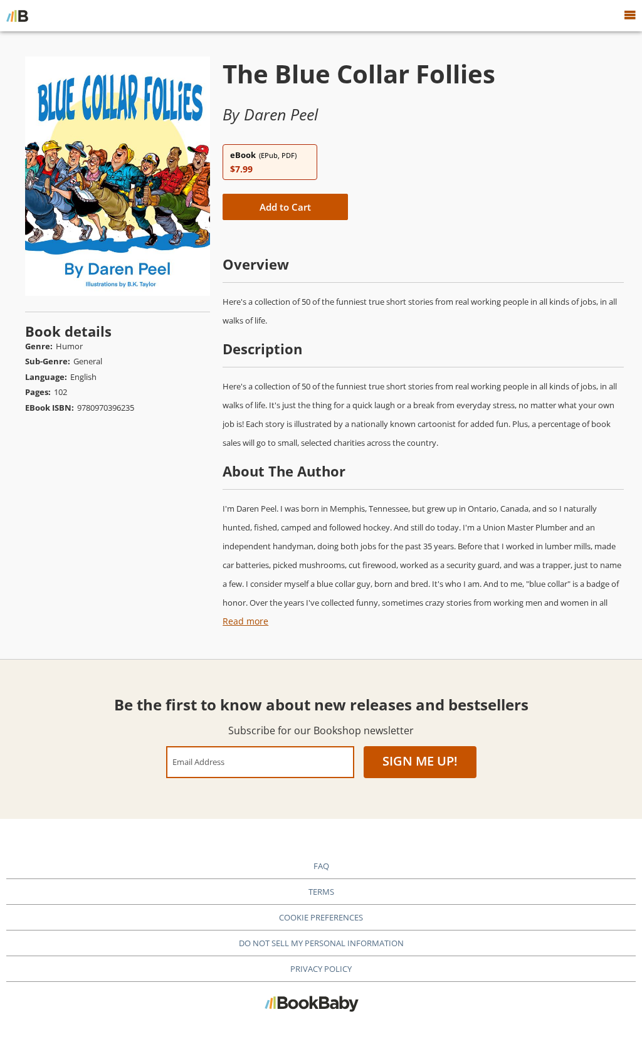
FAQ (321, 866)
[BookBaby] (17, 15)
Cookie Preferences (321, 917)
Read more (245, 621)
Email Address (198, 761)
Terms (321, 891)
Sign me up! (420, 760)
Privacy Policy (321, 968)
